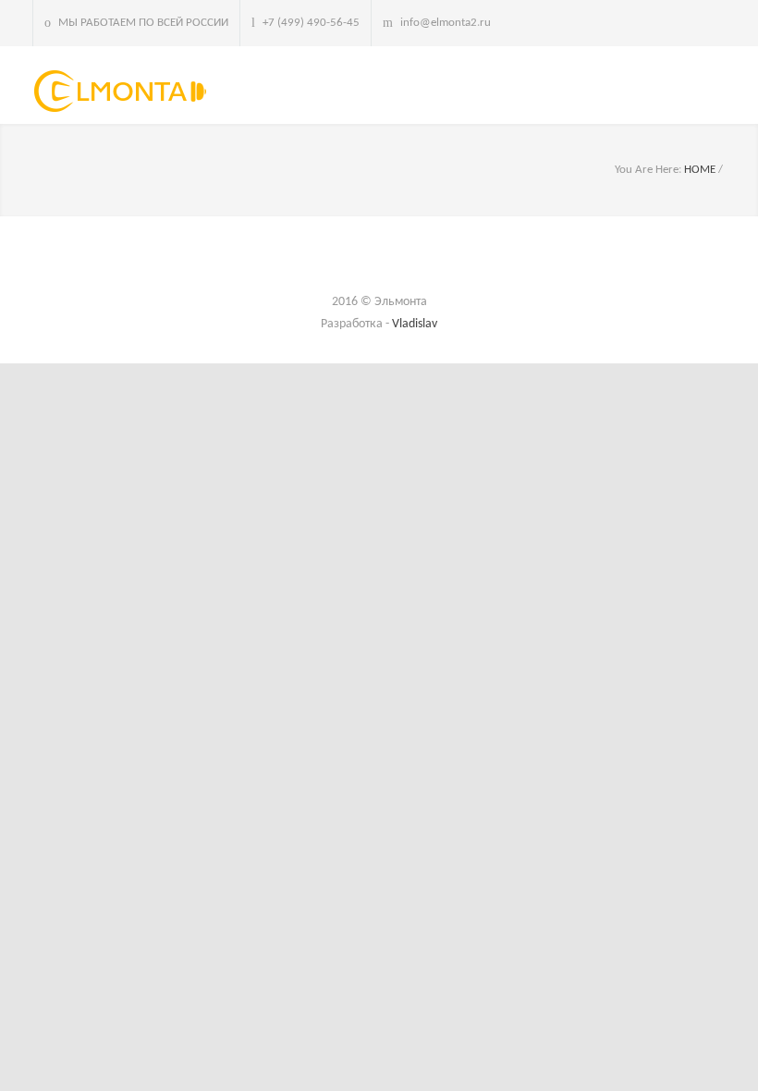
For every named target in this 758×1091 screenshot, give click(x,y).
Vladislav (414, 324)
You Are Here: (648, 170)
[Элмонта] (124, 91)
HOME (699, 170)
